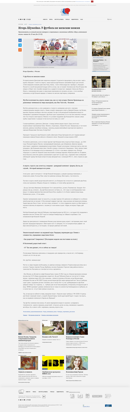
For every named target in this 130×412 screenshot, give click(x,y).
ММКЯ (43, 355)
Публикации (44, 320)
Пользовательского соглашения (83, 1)
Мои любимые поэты (70, 355)
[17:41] (29, 321)
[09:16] (77, 321)
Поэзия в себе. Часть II (50, 337)
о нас (81, 19)
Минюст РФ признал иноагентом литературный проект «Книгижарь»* (100, 102)
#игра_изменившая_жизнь (50, 311)
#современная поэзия (26, 352)
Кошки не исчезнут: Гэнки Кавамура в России (75, 338)
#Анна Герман (69, 380)
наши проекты (74, 19)
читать (51, 19)
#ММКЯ (20, 352)
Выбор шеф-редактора (23, 320)
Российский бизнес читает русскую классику (99, 90)
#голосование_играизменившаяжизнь (32, 311)
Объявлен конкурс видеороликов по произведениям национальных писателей (101, 116)
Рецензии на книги (22, 355)
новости (45, 19)
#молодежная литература (24, 382)
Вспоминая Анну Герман (74, 372)
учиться (67, 19)
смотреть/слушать (59, 19)
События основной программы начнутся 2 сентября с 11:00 (52, 377)
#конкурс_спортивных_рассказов (66, 311)
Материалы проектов (34, 315)
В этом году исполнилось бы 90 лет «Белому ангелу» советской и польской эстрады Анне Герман (77, 376)
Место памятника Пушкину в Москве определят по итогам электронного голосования (101, 123)
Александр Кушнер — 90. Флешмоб (100, 60)
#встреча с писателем (82, 347)
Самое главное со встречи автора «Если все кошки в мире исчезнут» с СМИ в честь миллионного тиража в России (77, 343)
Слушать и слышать (25, 372)
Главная (25, 315)
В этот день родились (98, 57)
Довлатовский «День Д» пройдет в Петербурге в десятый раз (101, 96)
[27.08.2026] (29, 356)
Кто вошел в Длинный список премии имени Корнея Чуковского (101, 109)
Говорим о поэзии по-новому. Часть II (51, 339)
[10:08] (53, 321)
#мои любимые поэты (76, 380)
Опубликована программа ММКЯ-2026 (51, 373)
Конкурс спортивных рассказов (35, 24)
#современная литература (72, 347)
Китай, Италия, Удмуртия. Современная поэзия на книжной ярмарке (27, 338)
